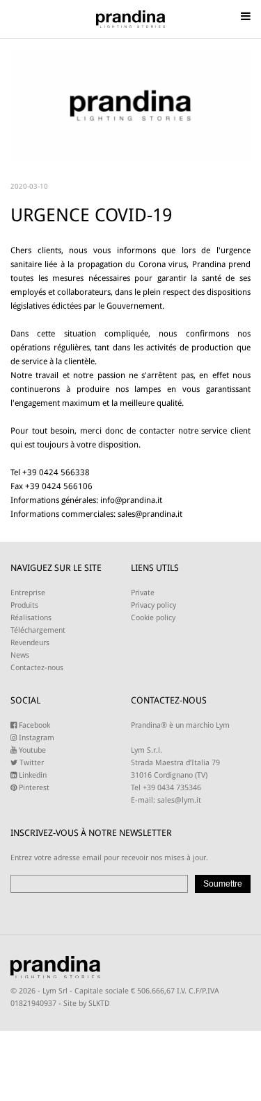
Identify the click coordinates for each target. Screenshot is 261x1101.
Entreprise (27, 592)
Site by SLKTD (86, 1003)
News (19, 655)
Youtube (31, 750)
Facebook (33, 725)
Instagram (35, 737)
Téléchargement (37, 630)
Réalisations (31, 617)
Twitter (30, 762)
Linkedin (32, 775)
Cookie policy (153, 617)
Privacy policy (153, 605)
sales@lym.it (179, 800)
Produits (24, 605)
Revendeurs (29, 642)
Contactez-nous (36, 667)
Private (143, 592)
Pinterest (33, 787)
